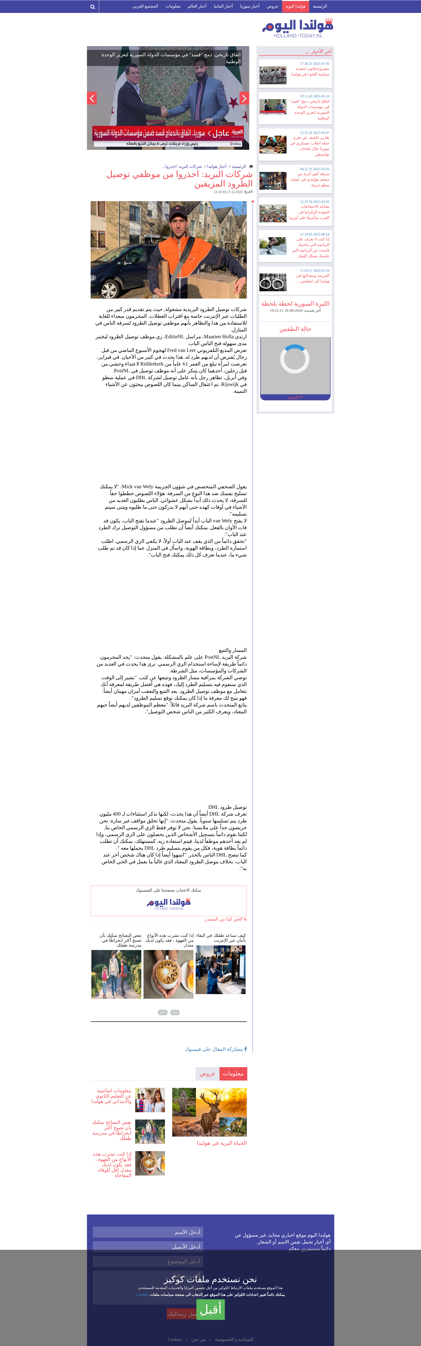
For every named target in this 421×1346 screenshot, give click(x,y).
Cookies (142, 1295)
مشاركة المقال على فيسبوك (214, 1049)
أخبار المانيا (223, 6)
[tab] (295, 73)
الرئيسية (320, 6)
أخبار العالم (197, 6)
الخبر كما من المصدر (224, 919)
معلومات (173, 6)
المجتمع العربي (145, 6)
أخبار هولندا (217, 166)
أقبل (211, 1309)
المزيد (294, 397)
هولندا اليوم (296, 6)
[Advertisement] (171, 435)
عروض (272, 6)
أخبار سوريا (249, 6)
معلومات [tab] (233, 1074)
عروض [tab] (208, 1074)
